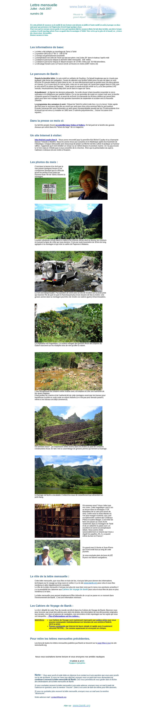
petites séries (102, 620)
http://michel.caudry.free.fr (46, 140)
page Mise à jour (104, 643)
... (79, 616)
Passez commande (57, 626)
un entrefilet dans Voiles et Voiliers (70, 125)
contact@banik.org (58, 697)
